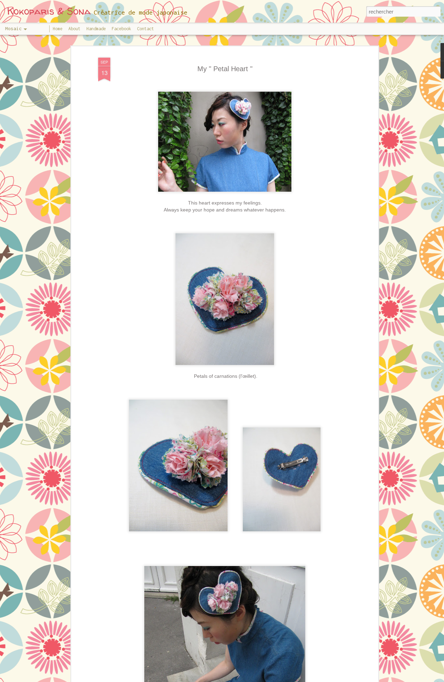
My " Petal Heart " (225, 69)
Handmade (96, 28)
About (74, 28)
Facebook (121, 28)
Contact (145, 28)
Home (57, 28)
